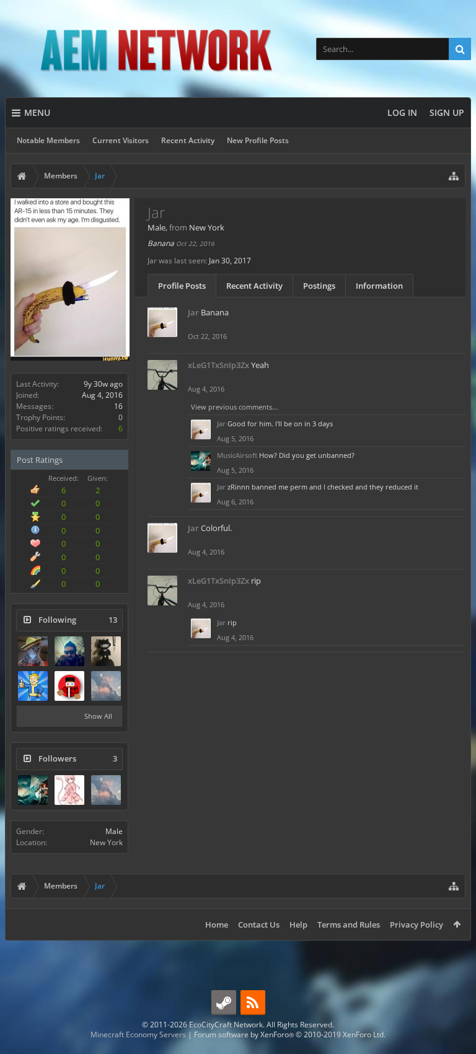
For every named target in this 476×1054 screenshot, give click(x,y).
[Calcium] (33, 651)
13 (112, 620)
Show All (98, 716)
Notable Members (48, 140)
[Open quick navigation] (454, 176)
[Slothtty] (106, 686)
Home (216, 924)
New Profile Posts (258, 140)
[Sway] (69, 651)
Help (298, 924)
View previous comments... (234, 406)
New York (106, 842)
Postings (319, 285)
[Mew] (69, 790)
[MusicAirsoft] (33, 790)
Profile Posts (182, 285)
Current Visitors (120, 140)
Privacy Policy (416, 924)
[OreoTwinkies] (106, 651)
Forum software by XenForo (290, 1034)
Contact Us (259, 924)
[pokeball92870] (69, 686)
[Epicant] (33, 686)
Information (379, 285)
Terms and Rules (348, 924)
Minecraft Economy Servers (138, 1034)
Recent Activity (187, 140)
